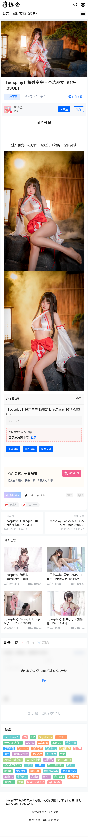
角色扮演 (73, 776)
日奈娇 (40, 765)
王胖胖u (8, 776)
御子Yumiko (64, 759)
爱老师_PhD (69, 771)
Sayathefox (45, 737)
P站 (33, 737)
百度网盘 (13, 449)
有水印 (70, 765)
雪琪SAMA (55, 782)
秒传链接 (30, 449)
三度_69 (30, 742)
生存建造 (22, 776)
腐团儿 (46, 776)
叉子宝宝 (51, 754)
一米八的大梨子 (12, 742)
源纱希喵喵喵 (51, 771)
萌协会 (54, 811)
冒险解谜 (9, 748)
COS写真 (12, 96)
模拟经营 (21, 771)
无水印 (28, 765)
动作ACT (23, 748)
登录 (33, 437)
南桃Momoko (20, 754)
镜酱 (20, 782)
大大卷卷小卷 (33, 759)
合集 (62, 754)
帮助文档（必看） (26, 13)
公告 (5, 13)
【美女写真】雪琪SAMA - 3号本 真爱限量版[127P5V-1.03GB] (64, 578)
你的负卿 (71, 742)
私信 (78, 109)
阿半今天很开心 (35, 782)
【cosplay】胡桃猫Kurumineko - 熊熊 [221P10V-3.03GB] (16, 578)
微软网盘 (46, 449)
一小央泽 (61, 737)
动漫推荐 (65, 748)
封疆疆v (48, 759)
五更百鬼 (57, 742)
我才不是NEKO (12, 765)
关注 (65, 109)
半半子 (77, 748)
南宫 (6, 754)
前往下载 (77, 96)
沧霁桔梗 (34, 771)
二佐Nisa (43, 742)
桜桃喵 (8, 771)
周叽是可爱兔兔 (12, 759)
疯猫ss (34, 776)
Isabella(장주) (11, 737)
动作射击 (51, 748)
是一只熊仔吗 (55, 765)
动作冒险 (37, 748)
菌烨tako (59, 776)
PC (25, 737)
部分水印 (9, 782)
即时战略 (37, 754)
